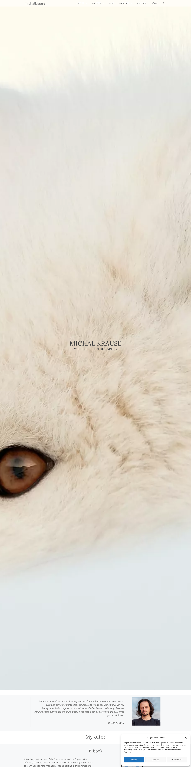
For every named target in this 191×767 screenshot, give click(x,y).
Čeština (154, 3)
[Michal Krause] (35, 3)
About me (124, 3)
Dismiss (155, 759)
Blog (111, 3)
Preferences (177, 759)
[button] (186, 737)
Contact (141, 3)
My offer (96, 3)
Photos (80, 3)
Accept (134, 759)
